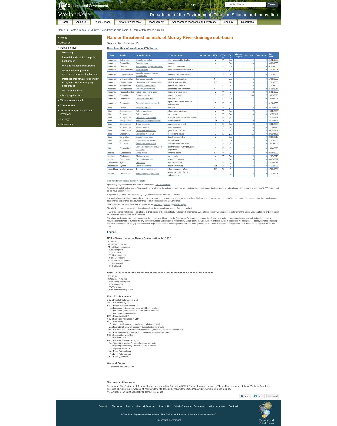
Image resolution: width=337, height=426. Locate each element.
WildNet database (163, 184)
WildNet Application (162, 204)
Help (215, 4)
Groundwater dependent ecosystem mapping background (80, 72)
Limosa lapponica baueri (146, 117)
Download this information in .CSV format (132, 48)
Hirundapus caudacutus (146, 143)
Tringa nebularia (143, 124)
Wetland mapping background (78, 65)
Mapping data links (72, 95)
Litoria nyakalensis (144, 166)
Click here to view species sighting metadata (126, 181)
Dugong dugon (142, 63)
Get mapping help (72, 90)
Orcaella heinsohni (144, 60)
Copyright (103, 406)
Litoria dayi (140, 163)
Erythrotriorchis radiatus (146, 140)
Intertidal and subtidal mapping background (79, 59)
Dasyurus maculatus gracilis (148, 103)
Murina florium (142, 70)
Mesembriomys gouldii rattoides (149, 66)
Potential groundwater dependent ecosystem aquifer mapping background (80, 82)
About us (81, 22)
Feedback (233, 406)
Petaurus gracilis (143, 95)
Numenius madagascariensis (148, 121)
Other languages (217, 406)
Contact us (204, 4)
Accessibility (164, 406)
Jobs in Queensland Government (190, 406)
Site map (190, 4)
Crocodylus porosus (144, 159)
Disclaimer (117, 406)
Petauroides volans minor (146, 92)
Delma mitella (141, 153)
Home (64, 22)
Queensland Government (169, 420)
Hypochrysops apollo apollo (147, 174)
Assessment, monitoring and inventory (194, 22)
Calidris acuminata (143, 111)
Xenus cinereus (142, 127)
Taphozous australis (144, 79)
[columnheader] (113, 55)
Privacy (129, 406)
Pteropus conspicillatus (146, 85)
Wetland (180, 204)
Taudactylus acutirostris (146, 169)
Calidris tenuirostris (144, 114)
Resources (247, 22)
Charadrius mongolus (145, 134)
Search (272, 4)
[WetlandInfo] (74, 15)
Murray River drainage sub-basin (109, 30)
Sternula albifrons (143, 108)
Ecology (228, 22)
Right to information (145, 406)
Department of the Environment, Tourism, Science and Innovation (214, 15)
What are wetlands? (129, 22)
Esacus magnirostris (144, 137)
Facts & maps (102, 22)
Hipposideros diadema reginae (149, 82)
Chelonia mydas (143, 156)
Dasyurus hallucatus (144, 98)
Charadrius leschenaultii (146, 130)
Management (156, 22)
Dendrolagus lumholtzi (145, 89)
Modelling (67, 52)
